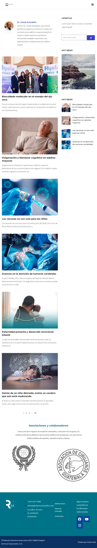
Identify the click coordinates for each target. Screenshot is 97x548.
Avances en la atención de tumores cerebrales (29, 273)
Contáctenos (59, 516)
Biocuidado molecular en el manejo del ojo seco (82, 107)
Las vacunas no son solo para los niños (24, 218)
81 (35, 413)
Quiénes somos (60, 504)
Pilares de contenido (58, 510)
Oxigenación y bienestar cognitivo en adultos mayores (83, 120)
